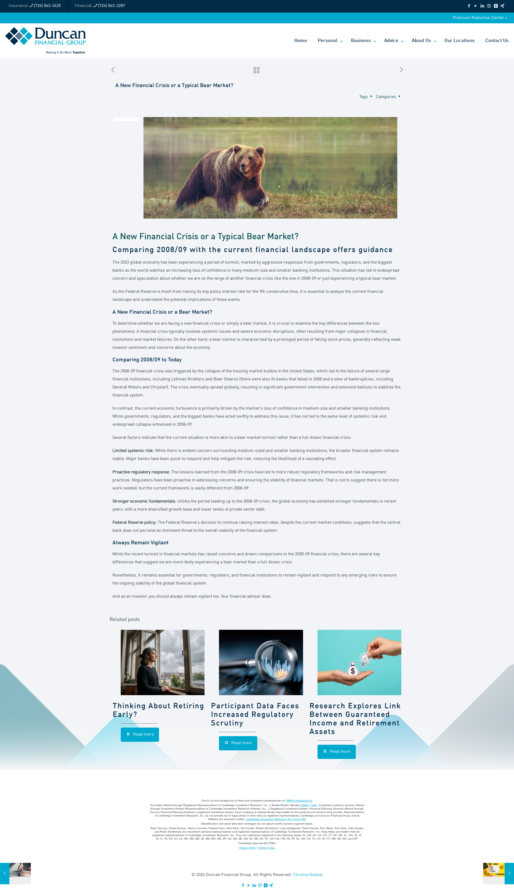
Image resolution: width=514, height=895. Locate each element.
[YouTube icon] (476, 6)
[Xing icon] (502, 6)
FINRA (305, 805)
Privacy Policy (247, 847)
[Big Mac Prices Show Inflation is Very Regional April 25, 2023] (498, 873)
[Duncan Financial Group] (45, 40)
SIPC (314, 805)
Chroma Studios (308, 875)
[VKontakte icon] (496, 6)
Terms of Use (267, 847)
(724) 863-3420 (47, 6)
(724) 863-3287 (111, 6)
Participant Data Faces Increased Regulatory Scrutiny (255, 715)
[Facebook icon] (469, 6)
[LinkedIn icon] (482, 6)
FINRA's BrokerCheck (299, 800)
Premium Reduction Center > (480, 18)
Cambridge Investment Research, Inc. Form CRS (276, 819)
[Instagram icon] (489, 6)
